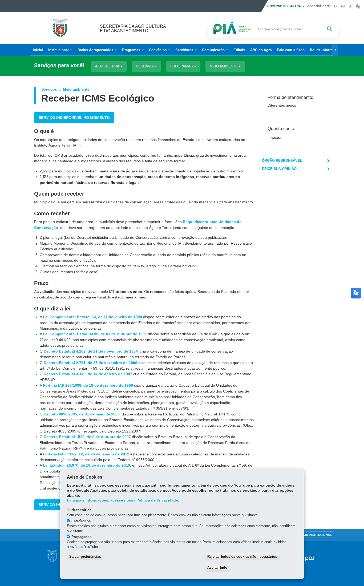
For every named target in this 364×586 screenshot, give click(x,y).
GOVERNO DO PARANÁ (284, 6)
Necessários (81, 510)
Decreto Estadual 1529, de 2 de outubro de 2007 (87, 437)
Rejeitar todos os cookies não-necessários (242, 557)
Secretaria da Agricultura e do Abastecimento (133, 28)
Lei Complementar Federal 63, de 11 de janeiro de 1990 (93, 317)
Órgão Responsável (282, 161)
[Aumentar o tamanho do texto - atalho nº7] (343, 6)
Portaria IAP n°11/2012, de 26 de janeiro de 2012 (86, 454)
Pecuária (145, 66)
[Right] (335, 50)
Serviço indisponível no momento (74, 117)
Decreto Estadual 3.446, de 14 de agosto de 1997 (88, 374)
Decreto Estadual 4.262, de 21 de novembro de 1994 (91, 351)
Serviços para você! (59, 65)
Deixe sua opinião (279, 169)
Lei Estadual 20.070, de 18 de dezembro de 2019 (86, 465)
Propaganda (81, 537)
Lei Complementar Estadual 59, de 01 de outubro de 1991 (95, 334)
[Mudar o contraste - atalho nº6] (335, 6)
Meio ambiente (224, 66)
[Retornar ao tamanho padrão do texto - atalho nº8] (350, 6)
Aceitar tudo (217, 567)
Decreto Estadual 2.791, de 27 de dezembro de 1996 (91, 363)
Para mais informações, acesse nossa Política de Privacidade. (123, 500)
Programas (182, 66)
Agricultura (107, 66)
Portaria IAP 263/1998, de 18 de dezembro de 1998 (88, 385)
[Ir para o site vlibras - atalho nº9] (358, 6)
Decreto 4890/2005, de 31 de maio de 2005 (82, 414)
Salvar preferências (85, 557)
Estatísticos (81, 521)
